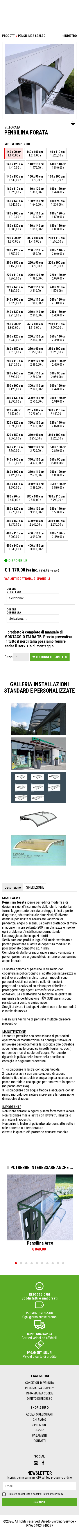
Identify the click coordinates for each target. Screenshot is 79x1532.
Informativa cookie (39, 1393)
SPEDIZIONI (39, 1425)
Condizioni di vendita (39, 1383)
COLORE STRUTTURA (14, 590)
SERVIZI (40, 1430)
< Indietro (69, 36)
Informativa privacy (39, 1388)
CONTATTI (40, 1441)
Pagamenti (39, 1435)
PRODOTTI (9, 36)
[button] (15, 1263)
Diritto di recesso (39, 1398)
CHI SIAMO (39, 1419)
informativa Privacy (53, 1494)
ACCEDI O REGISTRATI (39, 1414)
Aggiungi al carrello (51, 657)
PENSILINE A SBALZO (31, 36)
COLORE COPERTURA (14, 611)
